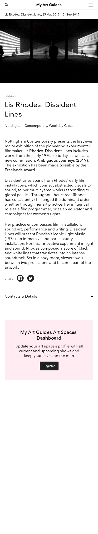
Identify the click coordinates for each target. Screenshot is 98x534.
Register (49, 366)
